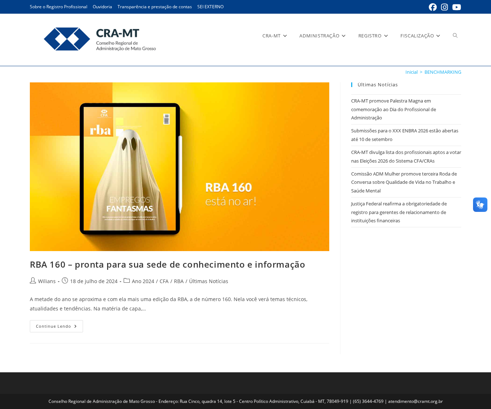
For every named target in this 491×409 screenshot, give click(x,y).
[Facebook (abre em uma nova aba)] (433, 7)
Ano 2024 (143, 281)
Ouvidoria (102, 7)
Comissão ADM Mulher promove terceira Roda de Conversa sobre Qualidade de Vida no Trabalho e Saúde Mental (404, 182)
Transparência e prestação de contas (155, 7)
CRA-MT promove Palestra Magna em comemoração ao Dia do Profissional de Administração (393, 109)
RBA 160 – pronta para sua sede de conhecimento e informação (167, 264)
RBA (179, 281)
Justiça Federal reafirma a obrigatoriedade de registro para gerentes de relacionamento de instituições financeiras (399, 212)
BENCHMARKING (443, 72)
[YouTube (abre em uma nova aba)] (455, 7)
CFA (164, 281)
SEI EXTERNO (210, 7)
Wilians (47, 281)
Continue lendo (59, 327)
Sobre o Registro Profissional (58, 7)
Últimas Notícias (208, 281)
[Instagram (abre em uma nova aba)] (444, 7)
